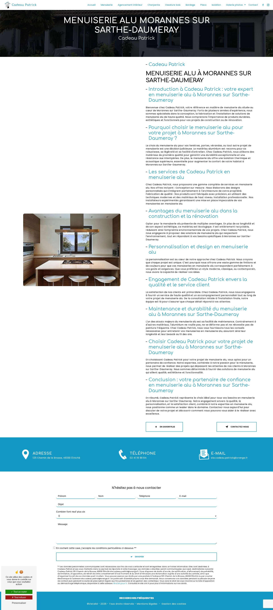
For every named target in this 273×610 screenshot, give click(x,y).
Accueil (91, 5)
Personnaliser (19, 603)
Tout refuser (20, 597)
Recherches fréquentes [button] (136, 598)
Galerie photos (234, 5)
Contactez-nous (240, 427)
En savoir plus (167, 427)
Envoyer (139, 557)
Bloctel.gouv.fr (120, 583)
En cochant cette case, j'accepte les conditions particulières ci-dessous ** (96, 548)
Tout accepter (20, 592)
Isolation (216, 5)
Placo (203, 5)
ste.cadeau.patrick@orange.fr (229, 457)
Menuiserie (107, 5)
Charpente (154, 5)
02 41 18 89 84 (138, 457)
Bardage (190, 5)
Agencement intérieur (130, 5)
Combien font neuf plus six (70, 511)
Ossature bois (172, 5)
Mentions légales (147, 603)
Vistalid (93, 603)
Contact (253, 5)
